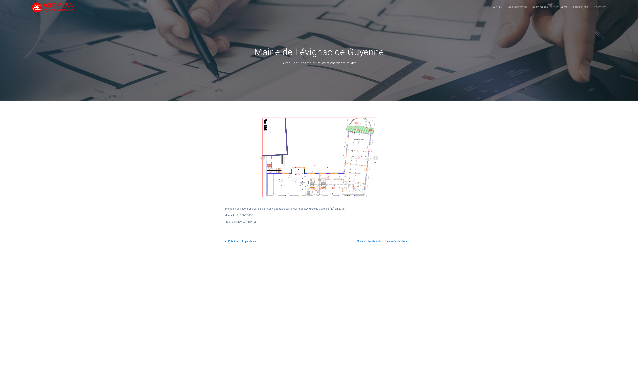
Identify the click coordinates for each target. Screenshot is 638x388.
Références (580, 7)
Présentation (517, 7)
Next (374, 157)
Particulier (540, 7)
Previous (261, 157)
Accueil (497, 7)
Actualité (560, 7)
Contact (600, 7)
